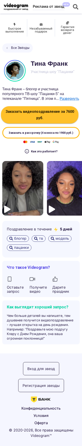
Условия (41, 415)
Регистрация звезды (41, 385)
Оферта (41, 423)
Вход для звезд (41, 368)
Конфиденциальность (41, 408)
